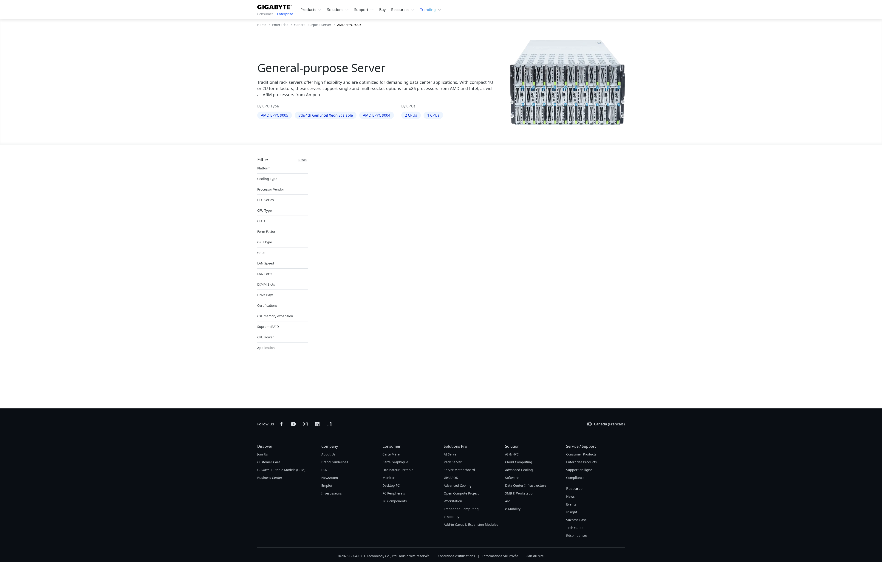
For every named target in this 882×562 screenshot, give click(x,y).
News (570, 496)
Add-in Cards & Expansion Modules (471, 524)
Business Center (269, 477)
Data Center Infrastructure (525, 485)
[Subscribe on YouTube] (293, 424)
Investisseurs (331, 493)
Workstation (453, 501)
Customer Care (268, 462)
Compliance (575, 477)
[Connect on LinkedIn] (317, 424)
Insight (571, 512)
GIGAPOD (451, 477)
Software (512, 477)
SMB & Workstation (519, 493)
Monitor (388, 477)
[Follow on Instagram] (305, 424)
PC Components (394, 501)
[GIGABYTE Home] (274, 6)
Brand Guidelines (334, 462)
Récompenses (577, 535)
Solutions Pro (455, 446)
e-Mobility (451, 516)
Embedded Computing (461, 509)
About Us (328, 454)
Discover (264, 446)
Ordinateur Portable (397, 470)
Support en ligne (579, 470)
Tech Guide (574, 527)
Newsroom (329, 477)
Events (571, 504)
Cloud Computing (518, 462)
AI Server (451, 454)
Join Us (262, 454)
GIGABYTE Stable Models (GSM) (281, 470)
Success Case (576, 520)
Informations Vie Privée (500, 556)
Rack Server (453, 462)
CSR (324, 470)
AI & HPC (512, 454)
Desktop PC (391, 485)
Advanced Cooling (458, 485)
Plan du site (535, 556)
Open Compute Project (461, 493)
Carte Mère (391, 454)
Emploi (326, 485)
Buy (382, 9)
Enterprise (285, 14)
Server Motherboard (459, 470)
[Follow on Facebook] (281, 424)
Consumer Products (581, 454)
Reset (302, 159)
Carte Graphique (395, 462)
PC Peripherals (393, 493)
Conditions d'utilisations (456, 556)
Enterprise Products (581, 462)
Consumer (265, 14)
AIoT (508, 501)
